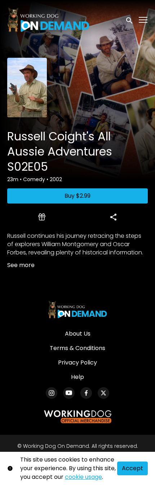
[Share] (113, 216)
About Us (77, 333)
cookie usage (83, 477)
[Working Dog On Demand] (77, 310)
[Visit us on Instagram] (51, 393)
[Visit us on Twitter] (103, 393)
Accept (132, 468)
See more (21, 265)
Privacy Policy (77, 362)
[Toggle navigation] (143, 20)
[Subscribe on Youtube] (69, 393)
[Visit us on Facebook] (86, 393)
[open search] (129, 19)
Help (77, 377)
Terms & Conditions (77, 348)
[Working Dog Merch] (77, 417)
